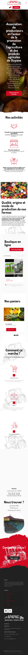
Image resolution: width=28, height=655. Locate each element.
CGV (16, 653)
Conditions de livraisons (10, 600)
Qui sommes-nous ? (10, 593)
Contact (8, 603)
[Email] (10, 611)
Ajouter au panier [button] (11, 329)
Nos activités (9, 595)
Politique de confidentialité (9, 653)
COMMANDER (16, 7)
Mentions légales (20, 653)
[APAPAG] (14, 3)
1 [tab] (14, 335)
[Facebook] (6, 611)
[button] (14, 93)
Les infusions (8, 279)
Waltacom (23, 651)
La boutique (9, 598)
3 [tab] (17, 335)
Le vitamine (9, 324)
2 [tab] (16, 335)
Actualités (8, 605)
